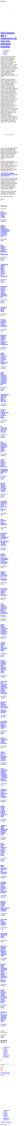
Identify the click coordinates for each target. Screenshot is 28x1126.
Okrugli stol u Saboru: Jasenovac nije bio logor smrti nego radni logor (9, 174)
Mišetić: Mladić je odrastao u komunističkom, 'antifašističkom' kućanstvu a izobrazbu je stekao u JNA (5, 231)
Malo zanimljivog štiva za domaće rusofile (4, 214)
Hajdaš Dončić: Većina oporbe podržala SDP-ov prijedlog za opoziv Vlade (4, 811)
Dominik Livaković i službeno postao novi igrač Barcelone (4, 323)
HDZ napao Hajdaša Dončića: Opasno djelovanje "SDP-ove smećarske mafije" (4, 950)
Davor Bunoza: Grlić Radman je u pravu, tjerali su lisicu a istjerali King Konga (4, 849)
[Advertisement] (14, 16)
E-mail (5, 54)
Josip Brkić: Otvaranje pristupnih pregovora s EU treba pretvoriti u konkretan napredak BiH (4, 378)
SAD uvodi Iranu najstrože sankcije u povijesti (4, 922)
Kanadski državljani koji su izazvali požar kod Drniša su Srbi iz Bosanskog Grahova (4, 887)
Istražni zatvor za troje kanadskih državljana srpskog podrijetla (3, 756)
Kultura (5, 1050)
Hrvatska (6, 51)
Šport (2, 330)
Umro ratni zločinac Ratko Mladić (4, 309)
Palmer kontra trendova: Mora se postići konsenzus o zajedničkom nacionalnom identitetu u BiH (4, 466)
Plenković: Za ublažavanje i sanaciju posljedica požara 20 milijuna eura (4, 1017)
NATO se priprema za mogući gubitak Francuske (4, 740)
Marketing (6, 1056)
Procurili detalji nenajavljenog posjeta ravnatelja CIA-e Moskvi (5, 413)
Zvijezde (3, 620)
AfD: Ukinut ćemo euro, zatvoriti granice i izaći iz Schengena (4, 592)
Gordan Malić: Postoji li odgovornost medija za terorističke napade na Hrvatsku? (4, 629)
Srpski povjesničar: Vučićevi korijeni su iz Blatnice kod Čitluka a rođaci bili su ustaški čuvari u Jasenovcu (4, 774)
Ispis (5, 52)
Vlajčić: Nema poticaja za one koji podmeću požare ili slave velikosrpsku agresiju (4, 358)
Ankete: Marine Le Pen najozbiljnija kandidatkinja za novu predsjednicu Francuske (4, 558)
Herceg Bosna (2, 259)
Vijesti (5, 1048)
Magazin (6, 1052)
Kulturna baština (3, 436)
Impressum (6, 1055)
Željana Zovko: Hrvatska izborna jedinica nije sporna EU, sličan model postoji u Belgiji (4, 996)
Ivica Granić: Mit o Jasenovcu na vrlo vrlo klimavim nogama (9, 40)
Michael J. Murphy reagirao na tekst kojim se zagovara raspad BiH (4, 576)
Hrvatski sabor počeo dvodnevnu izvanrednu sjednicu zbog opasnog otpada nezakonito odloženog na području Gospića (4, 973)
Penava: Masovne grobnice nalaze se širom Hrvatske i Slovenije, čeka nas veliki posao (3, 666)
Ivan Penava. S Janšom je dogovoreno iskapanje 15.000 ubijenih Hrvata (4, 446)
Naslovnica (7, 1047)
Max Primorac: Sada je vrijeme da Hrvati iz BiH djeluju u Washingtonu (4, 249)
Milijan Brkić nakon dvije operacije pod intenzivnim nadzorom (4, 869)
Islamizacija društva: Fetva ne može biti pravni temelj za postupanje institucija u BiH (4, 292)
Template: (3, 1122)
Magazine (3, 1)
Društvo (6, 1051)
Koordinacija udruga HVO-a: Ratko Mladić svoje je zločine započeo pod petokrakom (4, 270)
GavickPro (9, 1122)
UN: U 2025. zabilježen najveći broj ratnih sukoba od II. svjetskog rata (4, 506)
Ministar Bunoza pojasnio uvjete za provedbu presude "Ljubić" (3, 487)
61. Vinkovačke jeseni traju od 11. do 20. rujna (4, 429)
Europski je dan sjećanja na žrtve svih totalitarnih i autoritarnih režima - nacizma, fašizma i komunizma (4, 687)
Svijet (2, 240)
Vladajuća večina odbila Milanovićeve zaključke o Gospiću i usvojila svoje (4, 830)
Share (2, 199)
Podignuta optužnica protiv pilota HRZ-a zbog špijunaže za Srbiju (4, 793)
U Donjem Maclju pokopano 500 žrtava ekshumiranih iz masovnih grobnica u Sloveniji (4, 707)
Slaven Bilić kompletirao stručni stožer (4, 935)
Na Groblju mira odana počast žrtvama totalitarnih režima (4, 725)
